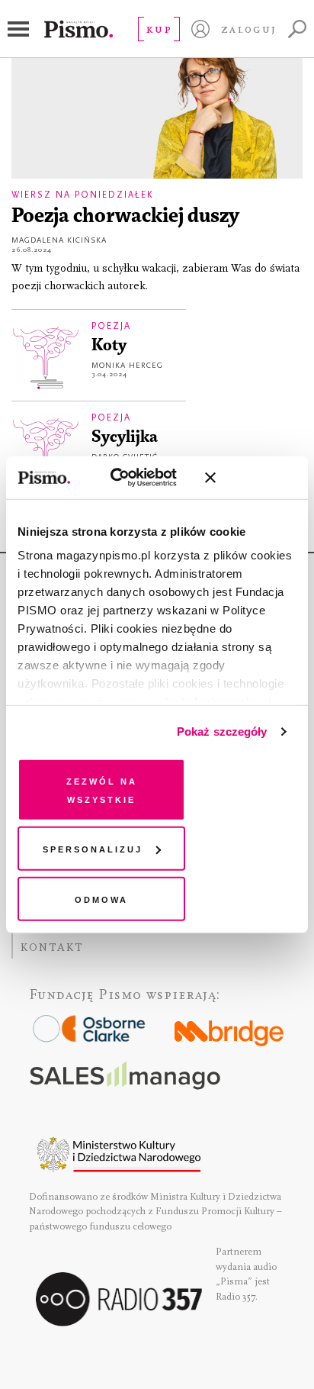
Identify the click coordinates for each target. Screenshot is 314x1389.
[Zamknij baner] (250, 477)
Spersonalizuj (93, 848)
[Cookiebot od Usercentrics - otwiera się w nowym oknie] (127, 478)
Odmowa (101, 897)
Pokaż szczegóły (222, 731)
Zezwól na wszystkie (101, 788)
